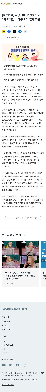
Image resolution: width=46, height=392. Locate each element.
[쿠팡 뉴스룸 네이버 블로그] (24, 365)
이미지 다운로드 (15, 218)
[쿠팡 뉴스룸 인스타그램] (11, 365)
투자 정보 (5, 353)
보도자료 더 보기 (11, 235)
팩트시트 (5, 326)
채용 (3, 349)
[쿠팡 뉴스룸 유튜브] (4, 365)
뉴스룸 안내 (6, 322)
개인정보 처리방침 (8, 385)
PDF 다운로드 (11, 37)
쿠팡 (3, 341)
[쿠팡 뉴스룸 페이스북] (18, 365)
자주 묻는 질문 (7, 329)
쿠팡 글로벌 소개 (7, 345)
